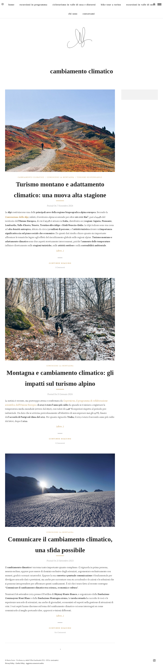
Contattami (89, 14)
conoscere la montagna (60, 177)
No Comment (60, 632)
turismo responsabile (89, 177)
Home (11, 5)
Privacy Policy (9, 663)
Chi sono (72, 14)
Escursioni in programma (33, 5)
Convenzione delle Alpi (16, 217)
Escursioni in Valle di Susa (140, 5)
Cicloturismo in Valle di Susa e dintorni (74, 5)
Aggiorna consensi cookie (35, 663)
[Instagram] (3, 4)
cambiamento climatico (31, 177)
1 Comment (60, 267)
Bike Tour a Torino (111, 5)
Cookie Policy (20, 663)
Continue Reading (60, 263)
